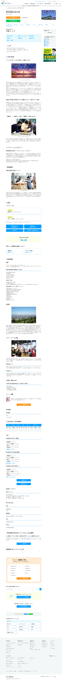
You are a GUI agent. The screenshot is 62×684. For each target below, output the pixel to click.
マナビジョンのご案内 (9, 671)
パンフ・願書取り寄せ (13, 17)
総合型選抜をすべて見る (10, 463)
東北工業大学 (48, 39)
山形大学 (47, 41)
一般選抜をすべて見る (10, 449)
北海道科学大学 (13, 568)
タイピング (31, 659)
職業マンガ (35, 649)
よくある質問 (11, 40)
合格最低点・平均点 (10, 632)
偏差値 (21, 38)
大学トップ (9, 621)
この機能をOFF (49, 32)
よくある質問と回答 (20, 671)
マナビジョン (6, 3)
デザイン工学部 (16, 218)
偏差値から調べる (8, 644)
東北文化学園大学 (28, 570)
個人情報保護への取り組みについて (45, 676)
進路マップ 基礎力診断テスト (10, 661)
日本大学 (47, 44)
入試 (7, 629)
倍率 (32, 629)
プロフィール (52, 646)
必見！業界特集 (20, 644)
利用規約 (15, 671)
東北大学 (47, 45)
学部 (9, 38)
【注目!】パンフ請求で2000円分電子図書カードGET (30, 5)
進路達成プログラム (8, 665)
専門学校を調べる (32, 3)
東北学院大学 (48, 42)
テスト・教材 (55, 3)
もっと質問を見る (24, 543)
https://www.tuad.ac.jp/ (10, 521)
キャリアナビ (19, 659)
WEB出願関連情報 (24, 17)
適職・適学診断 (32, 646)
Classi (18, 665)
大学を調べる (26, 3)
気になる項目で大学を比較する (10, 648)
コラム (60, 3)
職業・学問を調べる (48, 3)
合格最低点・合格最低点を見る (32, 230)
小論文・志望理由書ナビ (21, 661)
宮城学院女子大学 (13, 575)
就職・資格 (21, 626)
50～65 (24, 240)
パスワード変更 (52, 648)
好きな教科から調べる (45, 644)
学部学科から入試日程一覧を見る (32, 226)
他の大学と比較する (23, 606)
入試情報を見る (23, 480)
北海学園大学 (13, 570)
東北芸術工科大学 (13, 566)
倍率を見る (15, 230)
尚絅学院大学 (27, 566)
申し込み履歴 (52, 644)
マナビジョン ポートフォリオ (10, 667)
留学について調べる (8, 650)
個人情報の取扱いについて (28, 671)
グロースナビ (19, 667)
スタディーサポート (8, 659)
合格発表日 (21, 629)
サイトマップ (35, 671)
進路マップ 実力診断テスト (9, 663)
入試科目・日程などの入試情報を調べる (15, 226)
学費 (7, 626)
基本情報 (32, 38)
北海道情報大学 (27, 568)
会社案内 (54, 676)
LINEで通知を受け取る (13, 20)
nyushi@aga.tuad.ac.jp (10, 527)
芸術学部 (14, 211)
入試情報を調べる (8, 646)
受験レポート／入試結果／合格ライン (23, 663)
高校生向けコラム (8, 652)
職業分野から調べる (32, 644)
